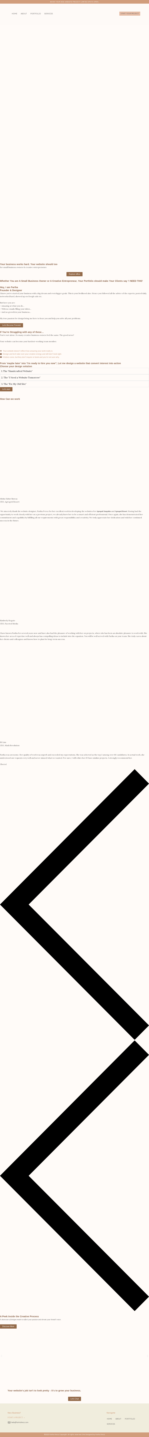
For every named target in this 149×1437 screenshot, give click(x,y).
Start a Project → (16, 1417)
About (24, 14)
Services (48, 14)
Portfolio (35, 14)
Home (14, 14)
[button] (1, 1355)
